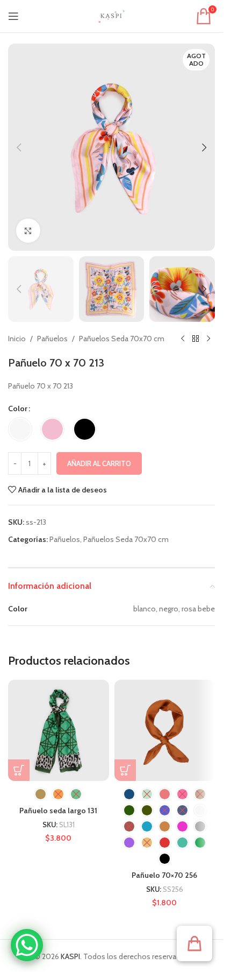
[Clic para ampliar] (28, 231)
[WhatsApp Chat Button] (27, 945)
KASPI (70, 956)
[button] (19, 147)
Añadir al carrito (99, 463)
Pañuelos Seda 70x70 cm (121, 338)
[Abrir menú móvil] (13, 16)
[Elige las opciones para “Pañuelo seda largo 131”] (19, 770)
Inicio (17, 338)
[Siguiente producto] (208, 339)
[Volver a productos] (195, 339)
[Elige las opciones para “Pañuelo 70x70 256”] (125, 770)
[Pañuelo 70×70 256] (164, 730)
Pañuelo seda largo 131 (58, 810)
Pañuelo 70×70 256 (164, 875)
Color (17, 408)
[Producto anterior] (182, 339)
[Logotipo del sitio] (111, 15)
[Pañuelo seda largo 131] (58, 730)
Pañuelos (52, 338)
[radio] (20, 429)
